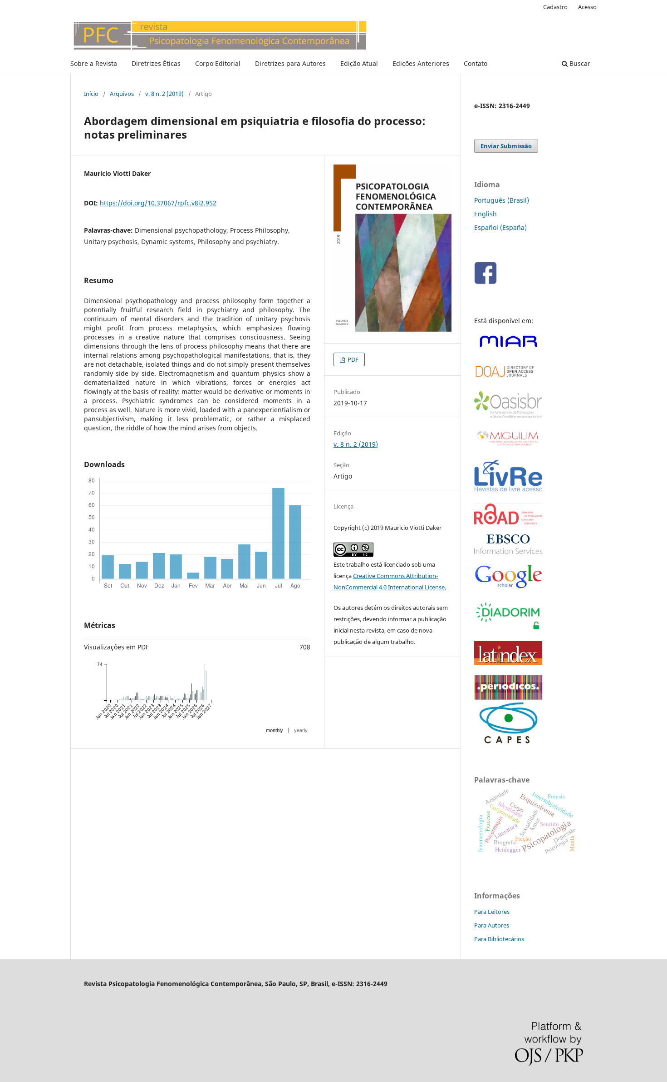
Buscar (579, 63)
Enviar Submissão (506, 146)
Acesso (587, 7)
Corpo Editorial (217, 63)
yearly (301, 730)
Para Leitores (492, 911)
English (485, 213)
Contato (475, 63)
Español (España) (500, 227)
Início (91, 94)
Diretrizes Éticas (156, 63)
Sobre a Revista (93, 63)
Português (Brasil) (501, 200)
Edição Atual (359, 63)
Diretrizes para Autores (290, 63)
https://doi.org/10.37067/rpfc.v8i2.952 (158, 203)
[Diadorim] (508, 628)
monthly (274, 730)
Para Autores (491, 925)
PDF (352, 359)
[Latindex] (508, 662)
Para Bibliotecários (499, 939)
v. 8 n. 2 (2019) (164, 94)
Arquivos (122, 94)
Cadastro (555, 7)
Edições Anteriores (420, 63)
